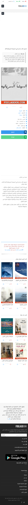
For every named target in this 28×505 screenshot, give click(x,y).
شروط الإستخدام (23, 489)
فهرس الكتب (24, 492)
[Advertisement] (14, 31)
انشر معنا (24, 442)
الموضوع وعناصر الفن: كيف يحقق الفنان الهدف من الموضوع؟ (7, 361)
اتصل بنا (24, 439)
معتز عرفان (18, 128)
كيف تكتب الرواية (22, 361)
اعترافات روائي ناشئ (8, 337)
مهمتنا (23, 1)
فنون (19, 113)
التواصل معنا (7, 250)
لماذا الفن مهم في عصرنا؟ (21, 337)
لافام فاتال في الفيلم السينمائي (21, 281)
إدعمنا (24, 444)
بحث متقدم (11, 1)
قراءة (12, 137)
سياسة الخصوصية (23, 487)
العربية (20, 111)
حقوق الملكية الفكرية (22, 484)
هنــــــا (8, 419)
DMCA (25, 481)
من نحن (25, 478)
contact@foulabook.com (20, 447)
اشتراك (3, 435)
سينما (21, 115)
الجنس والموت (23, 305)
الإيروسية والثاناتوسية (7, 281)
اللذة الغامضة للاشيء (7, 305)
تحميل (12, 132)
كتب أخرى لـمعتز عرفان (21, 259)
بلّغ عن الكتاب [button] (19, 250)
